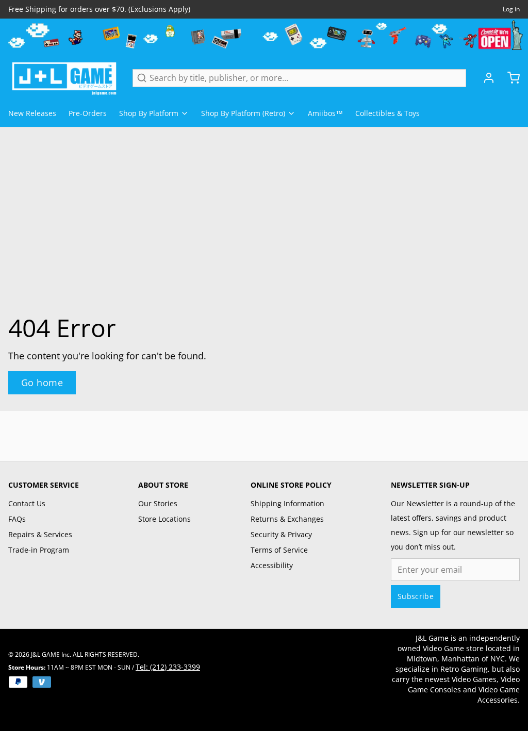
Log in (511, 9)
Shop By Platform (148, 113)
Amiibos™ (325, 113)
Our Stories (157, 503)
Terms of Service (279, 550)
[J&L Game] (64, 78)
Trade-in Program (38, 550)
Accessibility (272, 565)
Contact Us (26, 503)
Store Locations (164, 519)
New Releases (32, 113)
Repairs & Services (40, 534)
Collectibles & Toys (387, 113)
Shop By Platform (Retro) (243, 113)
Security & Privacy (281, 534)
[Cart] (509, 78)
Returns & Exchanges (287, 519)
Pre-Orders (88, 113)
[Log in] (484, 78)
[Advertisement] (264, 434)
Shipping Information (287, 503)
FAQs (17, 519)
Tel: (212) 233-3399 (168, 667)
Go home (42, 382)
